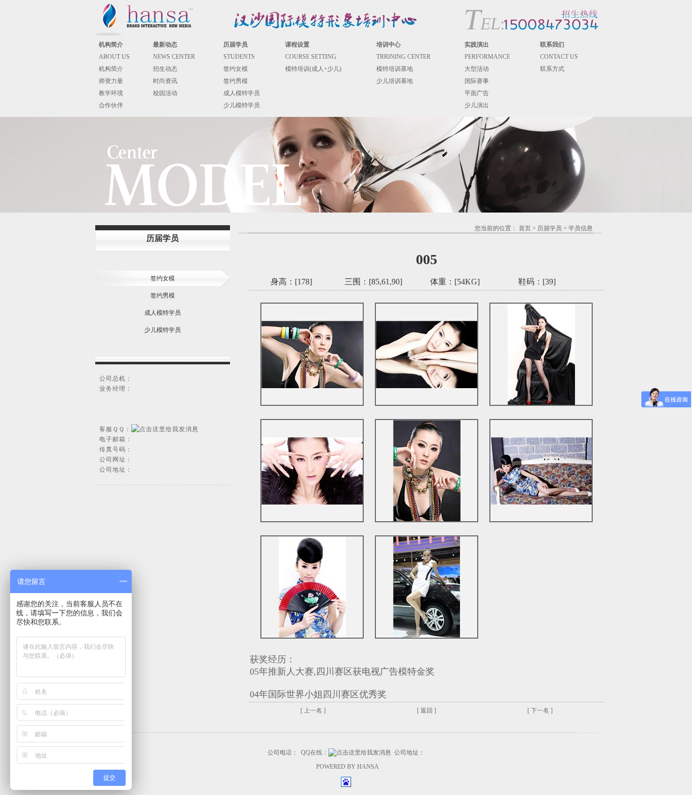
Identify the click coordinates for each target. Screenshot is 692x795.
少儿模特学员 (241, 105)
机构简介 (111, 68)
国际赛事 (477, 81)
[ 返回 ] (426, 710)
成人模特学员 (241, 93)
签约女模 (235, 68)
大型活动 (477, 68)
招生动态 (165, 68)
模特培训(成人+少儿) (313, 68)
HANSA (368, 766)
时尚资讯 (165, 81)
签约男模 (235, 81)
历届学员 (549, 228)
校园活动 (165, 93)
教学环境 (111, 93)
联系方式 (552, 68)
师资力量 (111, 81)
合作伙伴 (111, 105)
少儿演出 (477, 105)
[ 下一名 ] (540, 710)
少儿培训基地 (394, 81)
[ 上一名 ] (313, 710)
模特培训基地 (394, 68)
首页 (525, 228)
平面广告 (477, 93)
